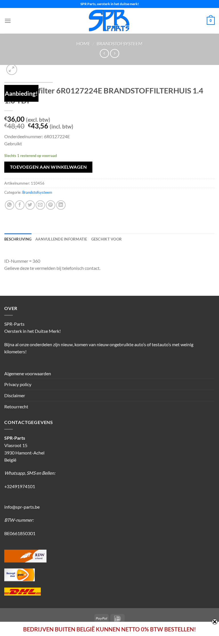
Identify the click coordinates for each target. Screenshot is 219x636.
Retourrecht (16, 406)
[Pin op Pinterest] (50, 205)
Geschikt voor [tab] (106, 239)
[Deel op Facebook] (20, 205)
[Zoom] (11, 69)
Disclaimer (14, 395)
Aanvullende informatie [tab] (61, 239)
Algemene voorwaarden (27, 373)
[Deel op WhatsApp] (9, 205)
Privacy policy (17, 384)
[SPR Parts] (109, 21)
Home (83, 43)
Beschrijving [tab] (17, 239)
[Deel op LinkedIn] (61, 205)
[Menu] (7, 21)
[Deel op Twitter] (30, 205)
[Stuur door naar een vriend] (40, 205)
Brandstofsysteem (120, 43)
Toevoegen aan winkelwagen (48, 167)
